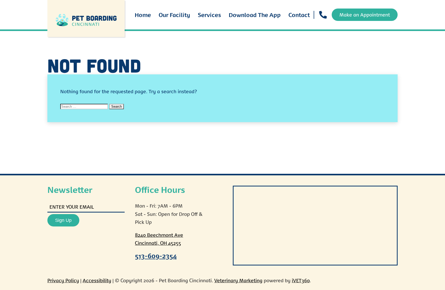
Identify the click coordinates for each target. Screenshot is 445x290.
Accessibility (97, 280)
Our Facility (174, 14)
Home (143, 14)
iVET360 (301, 280)
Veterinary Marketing (238, 280)
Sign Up (63, 220)
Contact (299, 14)
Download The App (255, 14)
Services (209, 14)
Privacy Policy (63, 280)
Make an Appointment (364, 15)
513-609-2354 (156, 256)
